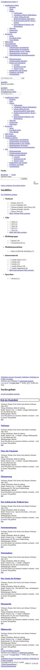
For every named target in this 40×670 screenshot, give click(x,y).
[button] (36, 182)
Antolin (14, 262)
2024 (13, 226)
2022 (13, 230)
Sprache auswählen (7, 84)
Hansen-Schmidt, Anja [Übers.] (22, 207)
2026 (13, 222)
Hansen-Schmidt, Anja (19, 209)
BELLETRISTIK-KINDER (21, 251)
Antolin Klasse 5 (17, 266)
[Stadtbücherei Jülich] (8, 2)
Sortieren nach (6, 381)
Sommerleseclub (17, 243)
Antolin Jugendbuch (18, 268)
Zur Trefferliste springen (9, 194)
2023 (13, 228)
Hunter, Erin (16, 203)
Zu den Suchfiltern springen (10, 394)
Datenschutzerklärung (9, 664)
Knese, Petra (16, 211)
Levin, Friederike (17, 205)
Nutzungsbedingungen (8, 666)
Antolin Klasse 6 (17, 260)
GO (23, 78)
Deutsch (14, 279)
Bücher (14, 241)
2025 (13, 224)
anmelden (4, 82)
